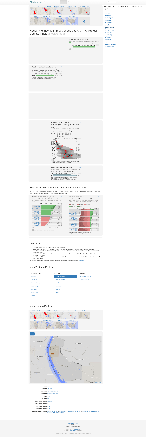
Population (33, 276)
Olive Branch (50, 393)
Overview (46, 2)
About (69, 423)
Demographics (54, 2)
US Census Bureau (76, 429)
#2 (61, 66)
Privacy (76, 423)
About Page (81, 260)
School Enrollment (84, 279)
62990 (48, 398)
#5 (61, 196)
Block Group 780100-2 (87, 411)
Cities (32, 334)
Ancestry (33, 295)
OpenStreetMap (73, 430)
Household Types (35, 286)
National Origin (34, 292)
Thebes (56, 393)
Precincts (38, 334)
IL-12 (48, 403)
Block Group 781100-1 (64, 411)
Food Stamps (59, 283)
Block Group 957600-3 (58, 412)
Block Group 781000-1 (52, 411)
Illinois (48, 386)
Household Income (60, 276)
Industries (58, 289)
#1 (98, 39)
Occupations (59, 286)
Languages (33, 299)
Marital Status (34, 289)
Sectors (57, 292)
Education (70, 2)
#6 (98, 196)
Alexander (49, 388)
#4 (80, 167)
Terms (72, 423)
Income (63, 2)
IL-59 (48, 406)
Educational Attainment (85, 276)
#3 (80, 122)
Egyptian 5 (50, 401)
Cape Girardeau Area (52, 391)
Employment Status (60, 279)
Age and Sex (34, 279)
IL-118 (48, 408)
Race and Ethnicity (35, 283)
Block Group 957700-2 (75, 411)
